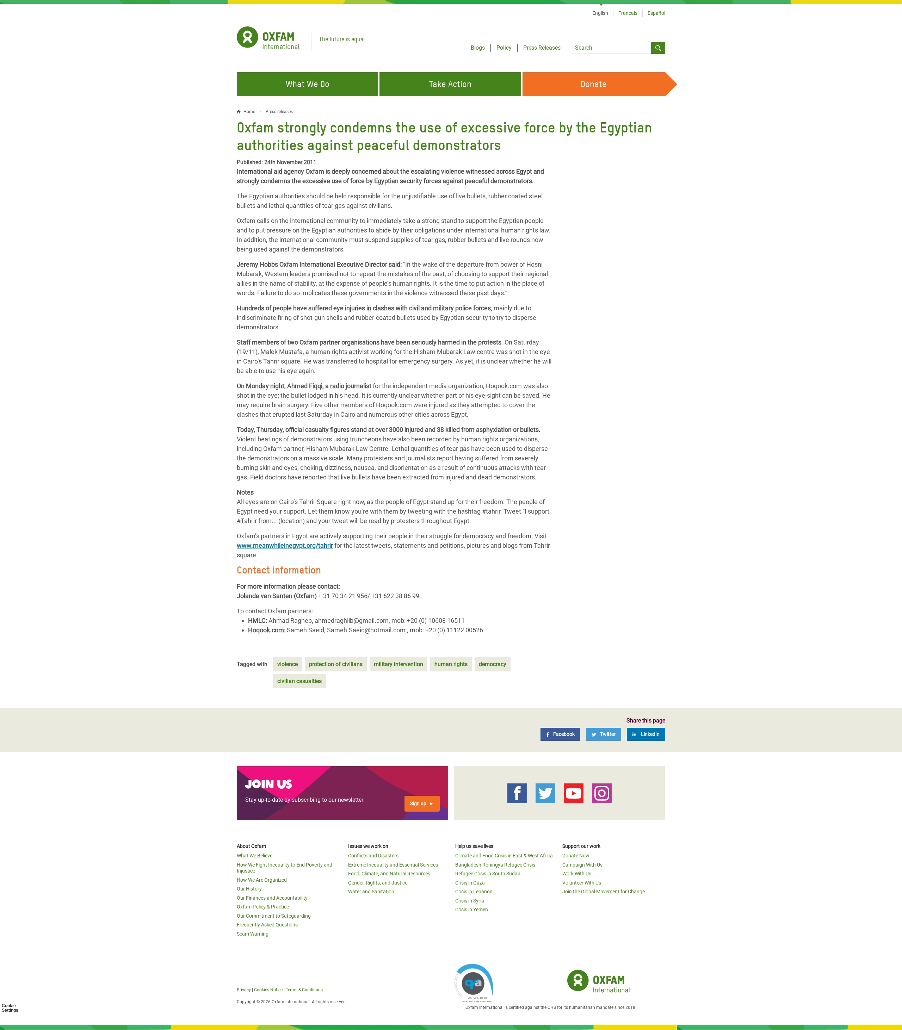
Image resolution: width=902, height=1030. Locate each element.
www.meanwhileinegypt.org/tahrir (285, 545)
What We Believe (254, 855)
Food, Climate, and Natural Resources (389, 873)
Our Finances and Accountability (272, 898)
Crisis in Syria (469, 901)
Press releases (279, 111)
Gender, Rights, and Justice (377, 883)
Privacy (244, 989)
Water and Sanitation (371, 891)
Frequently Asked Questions (267, 924)
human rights (451, 664)
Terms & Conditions (304, 989)
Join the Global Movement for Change (603, 891)
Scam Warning (252, 934)
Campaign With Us (582, 865)
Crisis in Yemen (471, 909)
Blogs (478, 47)
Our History (249, 889)
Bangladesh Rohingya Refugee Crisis (495, 865)
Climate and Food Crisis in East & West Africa (504, 855)
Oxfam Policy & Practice (263, 907)
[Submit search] (658, 48)
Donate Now (575, 855)
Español (656, 13)
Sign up (418, 803)
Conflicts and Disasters (373, 855)
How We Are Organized (262, 880)
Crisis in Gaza (470, 883)
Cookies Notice (268, 989)
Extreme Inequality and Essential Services (393, 865)
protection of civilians (336, 664)
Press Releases (542, 47)
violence (287, 664)
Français (627, 13)
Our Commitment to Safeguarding (274, 916)
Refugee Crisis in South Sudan (487, 873)
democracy (492, 664)
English (600, 13)
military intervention (398, 664)
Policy (504, 47)
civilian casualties (299, 681)
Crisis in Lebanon (474, 891)
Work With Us (576, 873)
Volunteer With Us (581, 883)
